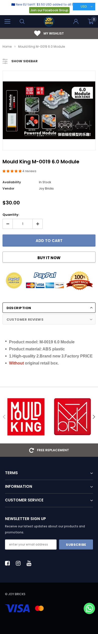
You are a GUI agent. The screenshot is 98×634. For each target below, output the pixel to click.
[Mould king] (25, 417)
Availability (12, 182)
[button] (12, 171)
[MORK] (72, 417)
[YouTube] (30, 563)
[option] (49, 110)
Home (7, 46)
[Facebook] (9, 563)
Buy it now (49, 257)
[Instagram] (19, 563)
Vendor (8, 188)
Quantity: (11, 214)
